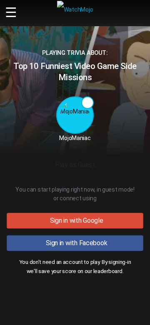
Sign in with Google (75, 220)
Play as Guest (75, 165)
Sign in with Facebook (75, 243)
